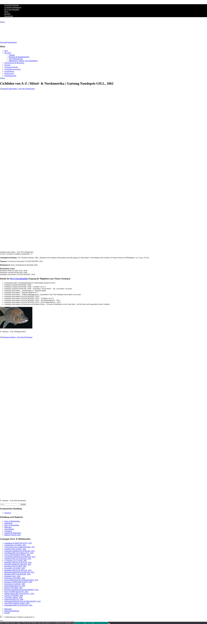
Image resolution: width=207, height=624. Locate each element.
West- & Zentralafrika (11, 525)
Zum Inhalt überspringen (8, 42)
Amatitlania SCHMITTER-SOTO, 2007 (18, 543)
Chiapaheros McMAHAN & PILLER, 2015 (19, 551)
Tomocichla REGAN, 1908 (13, 599)
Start (6, 51)
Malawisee (8, 527)
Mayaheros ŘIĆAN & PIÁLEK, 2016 (17, 574)
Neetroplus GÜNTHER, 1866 (14, 578)
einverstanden (79, 623)
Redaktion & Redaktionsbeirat (19, 57)
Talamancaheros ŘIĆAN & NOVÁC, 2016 (19, 593)
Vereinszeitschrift (11, 67)
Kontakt (7, 14)
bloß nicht (89, 623)
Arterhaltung (9, 71)
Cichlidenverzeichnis (12, 69)
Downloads (8, 16)
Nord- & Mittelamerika (12, 521)
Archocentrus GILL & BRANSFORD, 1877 (19, 547)
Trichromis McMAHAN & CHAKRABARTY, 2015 (22, 601)
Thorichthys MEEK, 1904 (13, 597)
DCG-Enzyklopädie (11, 10)
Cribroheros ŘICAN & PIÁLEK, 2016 (17, 559)
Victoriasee (8, 531)
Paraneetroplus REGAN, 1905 (14, 586)
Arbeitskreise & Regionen (14, 63)
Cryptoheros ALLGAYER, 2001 (15, 560)
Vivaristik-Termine (11, 5)
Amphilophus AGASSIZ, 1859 (15, 545)
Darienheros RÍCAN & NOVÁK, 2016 (17, 562)
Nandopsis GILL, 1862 (12, 576)
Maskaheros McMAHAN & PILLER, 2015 (19, 572)
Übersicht (7, 513)
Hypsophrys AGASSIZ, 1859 (14, 568)
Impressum (8, 609)
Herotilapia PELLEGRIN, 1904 (15, 566)
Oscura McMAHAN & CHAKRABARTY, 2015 (21, 580)
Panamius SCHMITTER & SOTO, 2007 (18, 582)
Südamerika (8, 523)
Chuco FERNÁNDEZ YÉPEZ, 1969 (17, 555)
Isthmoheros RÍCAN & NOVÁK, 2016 (17, 570)
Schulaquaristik (10, 76)
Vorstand (12, 55)
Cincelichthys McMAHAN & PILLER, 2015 (19, 557)
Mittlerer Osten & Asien (12, 535)
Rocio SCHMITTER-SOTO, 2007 (16, 592)
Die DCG (7, 53)
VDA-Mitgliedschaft (16, 59)
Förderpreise (9, 74)
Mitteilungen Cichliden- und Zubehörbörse (23, 61)
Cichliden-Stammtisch (12, 7)
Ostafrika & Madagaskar (12, 533)
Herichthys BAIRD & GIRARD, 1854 (17, 564)
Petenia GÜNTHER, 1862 (13, 588)
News (6, 12)
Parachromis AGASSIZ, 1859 (14, 584)
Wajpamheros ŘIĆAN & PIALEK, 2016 (18, 605)
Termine (7, 65)
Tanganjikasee (9, 529)
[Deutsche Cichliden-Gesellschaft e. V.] (2, 22)
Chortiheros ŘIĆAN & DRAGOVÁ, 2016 (19, 553)
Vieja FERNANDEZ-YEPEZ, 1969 (16, 603)
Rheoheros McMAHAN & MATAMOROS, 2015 (21, 590)
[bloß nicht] (109, 623)
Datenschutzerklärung (11, 611)
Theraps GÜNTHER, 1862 (13, 595)
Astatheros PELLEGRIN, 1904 (15, 549)
